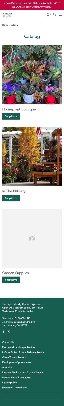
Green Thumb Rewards (14, 357)
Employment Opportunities (16, 362)
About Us (7, 367)
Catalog (14, 24)
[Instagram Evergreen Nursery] (9, 332)
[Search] (55, 14)
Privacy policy (9, 382)
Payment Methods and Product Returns (22, 372)
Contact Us (8, 342)
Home (5, 24)
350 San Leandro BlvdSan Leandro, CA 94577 (18, 323)
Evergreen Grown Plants (15, 387)
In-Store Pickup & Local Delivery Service (23, 352)
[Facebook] (3, 332)
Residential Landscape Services (18, 347)
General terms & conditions (16, 377)
